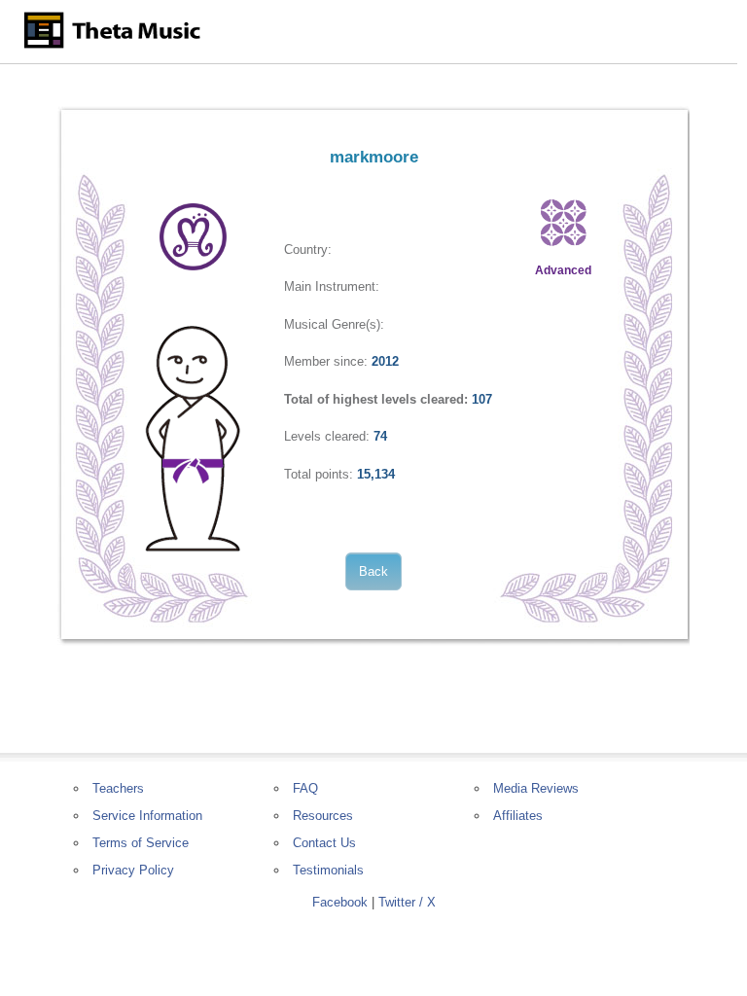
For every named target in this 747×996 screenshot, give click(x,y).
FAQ (305, 788)
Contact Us (324, 843)
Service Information (147, 815)
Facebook (340, 902)
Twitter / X (407, 902)
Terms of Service (140, 843)
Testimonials (328, 870)
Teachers (118, 788)
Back (373, 571)
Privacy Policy (133, 870)
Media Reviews (536, 788)
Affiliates (518, 815)
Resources (323, 815)
